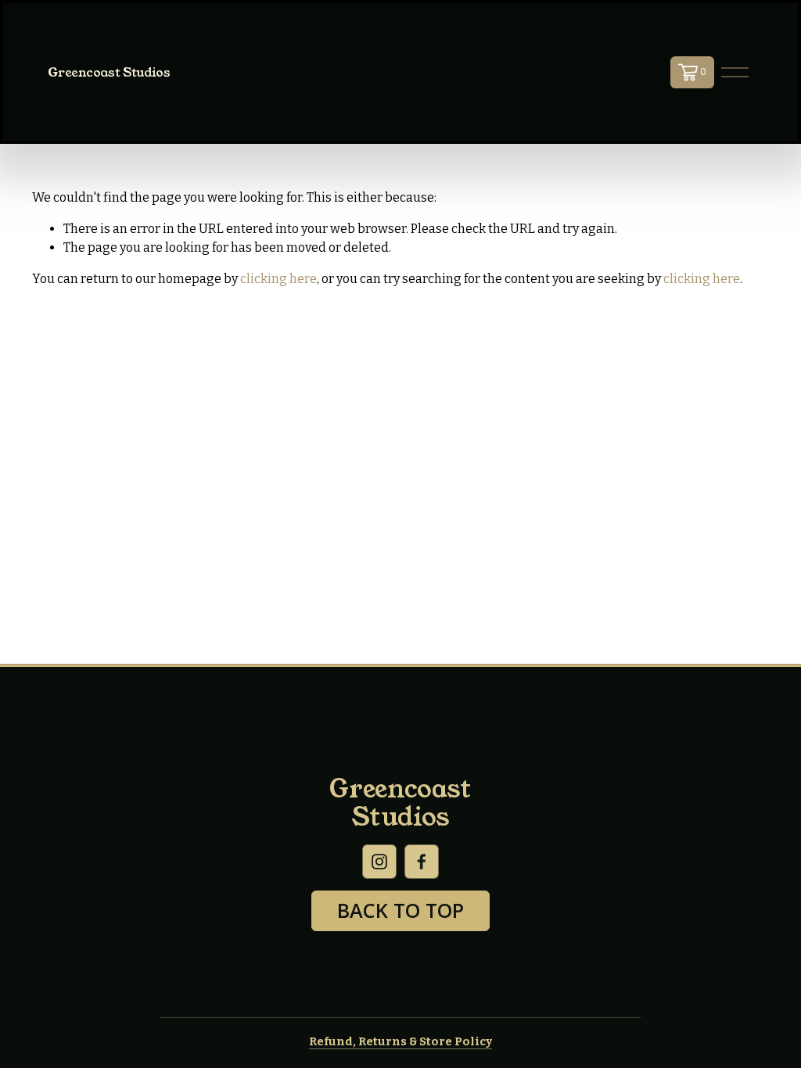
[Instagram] (379, 861)
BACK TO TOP (400, 910)
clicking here (278, 278)
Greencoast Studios (109, 72)
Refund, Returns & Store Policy (400, 1041)
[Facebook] (421, 861)
